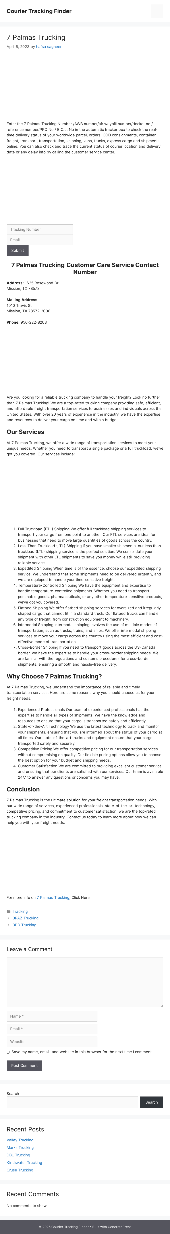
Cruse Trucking (20, 1170)
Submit (17, 250)
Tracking (20, 911)
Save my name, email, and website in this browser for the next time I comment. (82, 1052)
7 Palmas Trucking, (54, 897)
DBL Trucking (18, 1155)
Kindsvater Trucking (24, 1162)
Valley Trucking (20, 1140)
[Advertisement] (85, 88)
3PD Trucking (24, 925)
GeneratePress (119, 1227)
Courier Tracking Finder (39, 11)
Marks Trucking (20, 1147)
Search (13, 1093)
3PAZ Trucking (26, 918)
